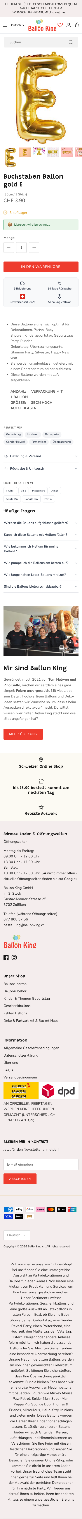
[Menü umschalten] (5, 25)
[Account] (67, 25)
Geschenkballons (17, 1005)
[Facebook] (6, 957)
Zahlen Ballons (15, 1013)
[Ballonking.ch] (42, 25)
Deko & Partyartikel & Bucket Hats (30, 1020)
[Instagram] (14, 957)
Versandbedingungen (20, 1077)
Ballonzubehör (14, 991)
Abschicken (20, 1179)
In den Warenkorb (41, 266)
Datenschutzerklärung (20, 1055)
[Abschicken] (70, 42)
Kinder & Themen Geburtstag (26, 998)
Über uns (10, 1062)
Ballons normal (15, 984)
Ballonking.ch (36, 1247)
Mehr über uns (23, 734)
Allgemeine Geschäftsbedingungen (31, 1048)
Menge (9, 237)
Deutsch (15, 25)
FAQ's (8, 1070)
